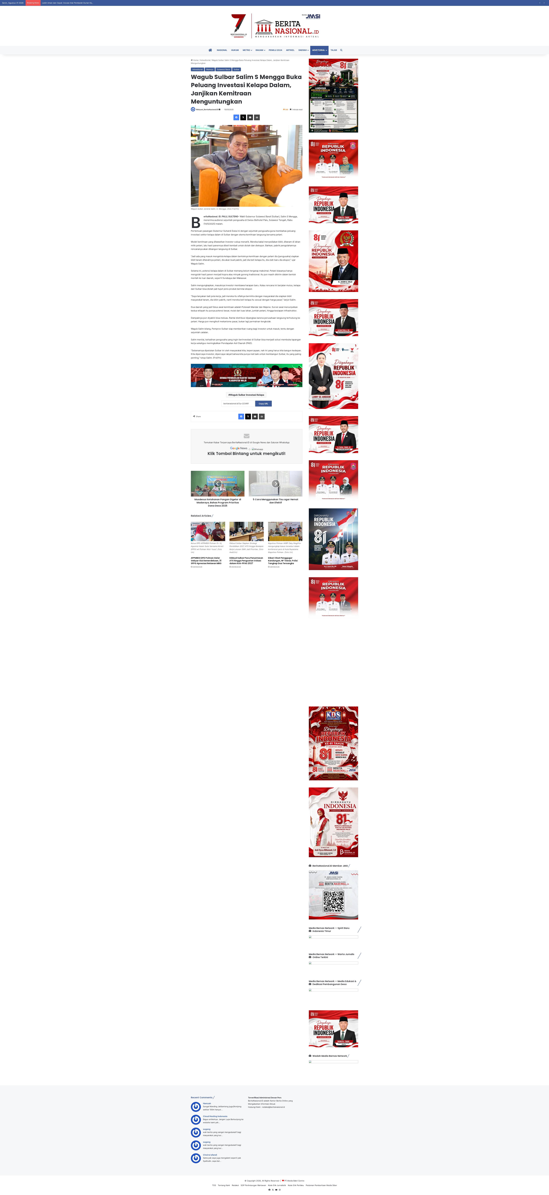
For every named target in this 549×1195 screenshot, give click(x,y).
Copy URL (263, 403)
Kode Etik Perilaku (296, 1185)
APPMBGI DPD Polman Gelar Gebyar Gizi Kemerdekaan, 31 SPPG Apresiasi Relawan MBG (206, 561)
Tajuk (334, 50)
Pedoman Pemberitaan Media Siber (321, 1185)
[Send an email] (219, 109)
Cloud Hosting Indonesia (215, 1116)
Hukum (235, 50)
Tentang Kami (224, 1185)
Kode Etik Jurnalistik (277, 1185)
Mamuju (209, 69)
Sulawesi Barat (223, 69)
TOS (214, 1185)
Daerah (303, 50)
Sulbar (236, 69)
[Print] (257, 117)
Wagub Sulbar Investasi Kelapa (247, 394)
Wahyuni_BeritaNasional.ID (207, 109)
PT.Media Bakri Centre (294, 1181)
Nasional (222, 50)
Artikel (290, 50)
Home (195, 60)
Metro (246, 50)
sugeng (206, 1129)
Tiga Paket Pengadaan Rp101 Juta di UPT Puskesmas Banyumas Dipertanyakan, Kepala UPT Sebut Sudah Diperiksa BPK (95, 3)
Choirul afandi (210, 1155)
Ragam (259, 50)
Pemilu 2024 (275, 50)
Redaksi (235, 1185)
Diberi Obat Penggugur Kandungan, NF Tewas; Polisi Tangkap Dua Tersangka (283, 561)
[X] (243, 117)
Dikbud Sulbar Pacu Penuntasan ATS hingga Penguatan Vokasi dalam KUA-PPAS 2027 (246, 561)
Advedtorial (205, 60)
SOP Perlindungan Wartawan (253, 1185)
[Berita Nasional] (274, 26)
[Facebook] (236, 117)
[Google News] (239, 449)
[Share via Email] (250, 117)
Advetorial (318, 50)
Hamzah (207, 1103)
